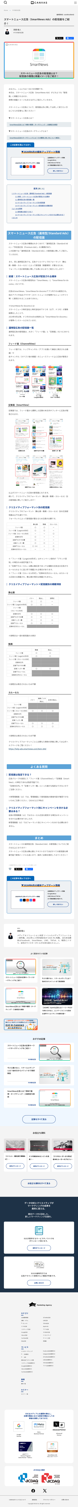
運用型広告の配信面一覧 (24, 199)
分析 (25, 1357)
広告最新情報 (24, 1317)
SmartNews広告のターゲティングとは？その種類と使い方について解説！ (35, 138)
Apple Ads (45, 1326)
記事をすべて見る (39, 1119)
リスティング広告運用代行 (28, 1363)
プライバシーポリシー (49, 1500)
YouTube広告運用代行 (27, 1372)
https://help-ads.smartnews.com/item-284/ (27, 749)
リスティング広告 (25, 1329)
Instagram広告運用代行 (49, 1354)
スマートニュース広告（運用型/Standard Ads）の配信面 (32, 193)
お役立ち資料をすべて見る (39, 1183)
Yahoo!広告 (24, 1335)
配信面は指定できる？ (24, 212)
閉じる (41, 188)
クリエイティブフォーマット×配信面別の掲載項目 (34, 205)
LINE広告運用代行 (47, 1360)
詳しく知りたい (58, 171)
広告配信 (26, 1354)
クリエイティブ (47, 1335)
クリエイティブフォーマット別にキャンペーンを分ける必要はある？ (40, 215)
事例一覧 (23, 1383)
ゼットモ (25, 1323)
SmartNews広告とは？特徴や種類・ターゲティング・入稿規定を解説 (33, 124)
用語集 (45, 1341)
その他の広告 (46, 1332)
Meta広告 (23, 1341)
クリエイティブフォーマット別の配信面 (30, 202)
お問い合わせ (39, 1283)
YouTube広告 (24, 1338)
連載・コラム (24, 1320)
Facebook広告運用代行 (49, 1351)
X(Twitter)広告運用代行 (49, 1357)
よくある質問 (17, 208)
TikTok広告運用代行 (48, 1363)
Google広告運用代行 (26, 1366)
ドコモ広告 (24, 1326)
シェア (70, 38)
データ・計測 (46, 1338)
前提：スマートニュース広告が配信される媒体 (32, 196)
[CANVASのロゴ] (39, 2)
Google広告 (24, 1332)
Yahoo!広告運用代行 (26, 1369)
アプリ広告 (46, 1329)
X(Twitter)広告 (46, 1317)
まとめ (15, 218)
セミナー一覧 (24, 1394)
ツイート (60, 38)
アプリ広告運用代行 (48, 1365)
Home (6, 10)
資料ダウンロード (39, 1248)
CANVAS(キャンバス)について (17, 1500)
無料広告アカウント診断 (27, 1360)
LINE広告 (45, 1320)
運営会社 (34, 1500)
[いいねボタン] (10, 869)
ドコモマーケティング (27, 1351)
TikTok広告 (46, 1323)
